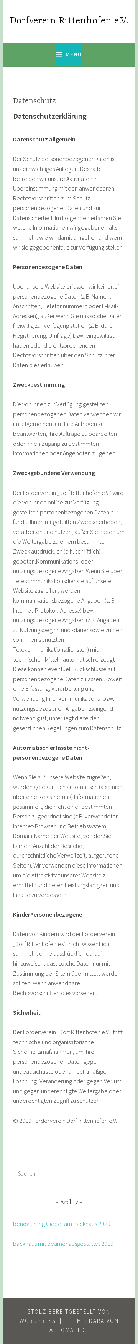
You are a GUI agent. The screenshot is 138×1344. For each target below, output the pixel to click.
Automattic (68, 1330)
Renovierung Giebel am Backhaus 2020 (61, 1223)
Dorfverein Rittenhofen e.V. (69, 20)
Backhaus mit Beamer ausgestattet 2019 (63, 1243)
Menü (74, 54)
